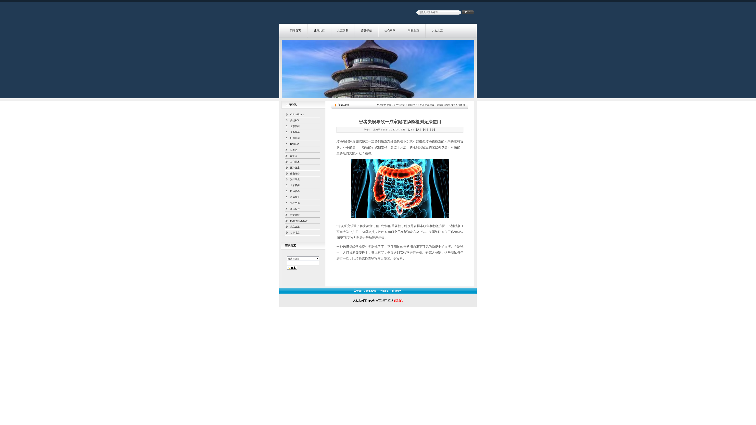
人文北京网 (399, 105)
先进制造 (295, 120)
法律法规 (295, 179)
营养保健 (366, 30)
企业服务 (295, 173)
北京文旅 (295, 226)
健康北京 (319, 30)
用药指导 (295, 209)
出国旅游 (295, 138)
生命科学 (390, 30)
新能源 (293, 155)
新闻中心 (412, 105)
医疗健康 (295, 167)
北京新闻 (295, 185)
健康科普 (295, 197)
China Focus (297, 114)
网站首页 (295, 30)
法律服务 (397, 290)
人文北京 (437, 30)
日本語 (293, 150)
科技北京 (413, 30)
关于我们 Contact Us (365, 290)
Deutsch (294, 144)
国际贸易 (295, 191)
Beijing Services (299, 220)
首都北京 (295, 232)
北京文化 (295, 203)
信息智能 (295, 126)
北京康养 (342, 30)
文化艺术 (295, 161)
